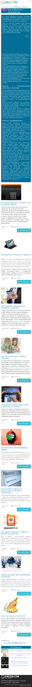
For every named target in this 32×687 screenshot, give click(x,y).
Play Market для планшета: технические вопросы (20, 650)
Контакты (23, 681)
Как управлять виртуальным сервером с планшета (13, 307)
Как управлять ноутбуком (13, 584)
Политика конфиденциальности (10, 681)
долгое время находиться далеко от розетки (19, 368)
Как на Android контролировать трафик (14, 448)
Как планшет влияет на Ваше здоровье (13, 357)
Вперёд (19, 643)
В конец (23, 643)
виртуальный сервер (17, 321)
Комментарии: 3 (17, 590)
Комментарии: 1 (17, 548)
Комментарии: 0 (17, 226)
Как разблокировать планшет (19, 657)
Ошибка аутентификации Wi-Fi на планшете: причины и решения (19, 662)
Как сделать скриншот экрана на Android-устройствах (15, 533)
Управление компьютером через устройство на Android (15, 405)
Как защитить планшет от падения (15, 254)
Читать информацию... (24, 230)
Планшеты (4, 7)
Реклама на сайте (6, 682)
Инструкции (10, 7)
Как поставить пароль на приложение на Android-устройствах (11, 491)
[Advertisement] (13, 43)
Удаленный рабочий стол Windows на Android (15, 576)
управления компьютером (25, 581)
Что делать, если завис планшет (19, 665)
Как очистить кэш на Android (13, 616)
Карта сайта (15, 682)
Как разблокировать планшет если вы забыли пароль (15, 203)
